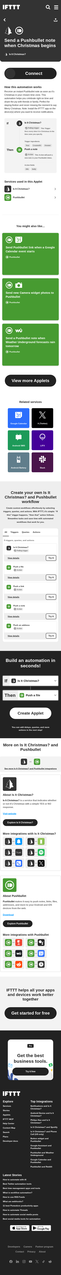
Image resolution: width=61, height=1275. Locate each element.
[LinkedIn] (17, 1262)
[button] (56, 7)
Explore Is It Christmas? (20, 822)
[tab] (6, 532)
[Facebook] (10, 1262)
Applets (6, 1115)
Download (8, 915)
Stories (6, 1110)
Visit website (9, 814)
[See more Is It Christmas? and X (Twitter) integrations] (36, 863)
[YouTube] (30, 1262)
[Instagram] (24, 1262)
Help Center (8, 1123)
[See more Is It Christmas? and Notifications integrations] (13, 841)
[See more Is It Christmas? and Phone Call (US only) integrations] (13, 863)
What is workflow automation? (17, 1192)
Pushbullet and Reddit (41, 1167)
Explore (8, 1101)
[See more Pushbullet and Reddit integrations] (13, 964)
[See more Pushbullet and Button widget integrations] (13, 942)
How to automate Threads (15, 1210)
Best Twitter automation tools (17, 1184)
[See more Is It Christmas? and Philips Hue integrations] (13, 852)
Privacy (31, 1252)
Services (7, 1106)
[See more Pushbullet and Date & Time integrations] (36, 964)
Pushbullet (8, 901)
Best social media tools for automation (21, 1219)
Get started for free (30, 1013)
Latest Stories (12, 1175)
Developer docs (10, 1141)
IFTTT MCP (8, 1119)
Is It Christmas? (33, 123)
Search (6, 1132)
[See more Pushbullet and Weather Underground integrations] (13, 953)
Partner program (44, 1247)
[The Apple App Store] (19, 1228)
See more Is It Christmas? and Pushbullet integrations (30, 768)
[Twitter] (37, 1262)
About (42, 1252)
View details (13, 558)
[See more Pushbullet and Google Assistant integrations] (36, 942)
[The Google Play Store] (41, 1228)
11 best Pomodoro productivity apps (20, 1206)
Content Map (9, 1128)
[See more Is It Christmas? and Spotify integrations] (36, 852)
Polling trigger (22, 551)
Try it (51, 558)
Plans (5, 1136)
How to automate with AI (14, 1179)
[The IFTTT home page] (11, 7)
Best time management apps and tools (21, 1188)
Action (19, 570)
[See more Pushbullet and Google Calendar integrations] (36, 953)
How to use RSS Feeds (14, 1197)
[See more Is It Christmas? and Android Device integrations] (36, 841)
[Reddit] (50, 1262)
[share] (56, 19)
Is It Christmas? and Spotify (43, 1127)
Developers (14, 1247)
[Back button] (5, 19)
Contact (19, 1252)
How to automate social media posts (20, 1214)
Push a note (31, 149)
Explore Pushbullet (17, 923)
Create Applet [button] (30, 713)
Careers (28, 1247)
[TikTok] (43, 1262)
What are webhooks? (13, 1201)
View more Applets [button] (30, 380)
